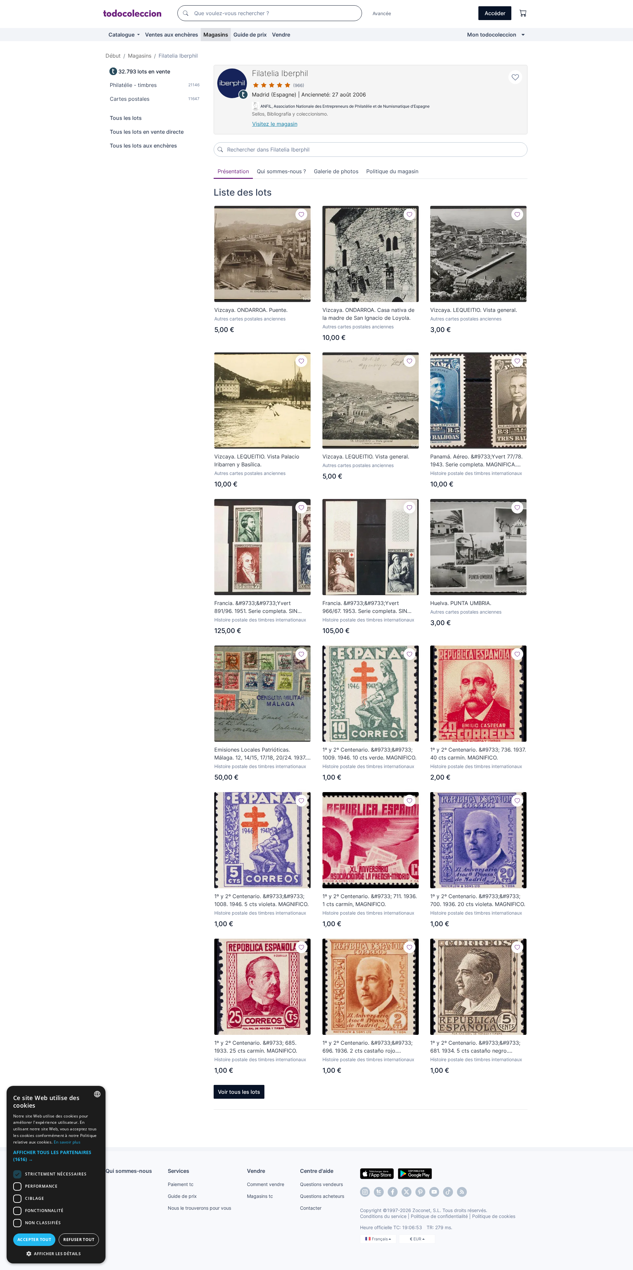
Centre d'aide (316, 1171)
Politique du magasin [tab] (392, 171)
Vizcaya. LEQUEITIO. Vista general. (473, 310)
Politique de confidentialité (439, 1216)
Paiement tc (181, 1184)
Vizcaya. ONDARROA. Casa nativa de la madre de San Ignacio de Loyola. (368, 314)
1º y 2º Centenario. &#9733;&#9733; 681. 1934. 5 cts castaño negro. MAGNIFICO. (475, 1047)
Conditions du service (383, 1216)
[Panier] (523, 13)
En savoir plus (67, 1142)
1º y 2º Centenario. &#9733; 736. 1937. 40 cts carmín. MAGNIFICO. (478, 753)
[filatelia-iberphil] (232, 83)
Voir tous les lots (239, 1092)
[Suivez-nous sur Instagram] (365, 1192)
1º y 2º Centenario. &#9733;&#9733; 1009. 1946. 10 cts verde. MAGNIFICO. (369, 753)
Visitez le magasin (274, 124)
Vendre (281, 34)
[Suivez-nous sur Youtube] (434, 1192)
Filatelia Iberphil (280, 73)
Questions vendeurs (321, 1184)
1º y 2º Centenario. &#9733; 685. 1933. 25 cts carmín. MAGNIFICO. (255, 1046)
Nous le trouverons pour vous (199, 1208)
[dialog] (56, 1174)
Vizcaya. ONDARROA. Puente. (250, 310)
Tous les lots (126, 118)
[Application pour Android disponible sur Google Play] (415, 1173)
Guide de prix (250, 34)
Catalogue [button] (122, 34)
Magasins (215, 34)
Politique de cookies (493, 1216)
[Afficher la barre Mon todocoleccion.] (523, 34)
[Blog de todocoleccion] (462, 1192)
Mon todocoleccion (491, 34)
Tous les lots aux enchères (143, 145)
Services (178, 1171)
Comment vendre (265, 1184)
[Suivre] (301, 214)
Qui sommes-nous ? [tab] (281, 171)
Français (380, 1238)
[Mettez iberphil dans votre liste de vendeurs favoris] (515, 77)
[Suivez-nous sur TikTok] (448, 1192)
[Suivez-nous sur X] (406, 1192)
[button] (56, 1156)
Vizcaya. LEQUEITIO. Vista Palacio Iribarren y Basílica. (256, 460)
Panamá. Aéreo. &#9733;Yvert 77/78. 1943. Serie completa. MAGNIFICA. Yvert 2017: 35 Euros (476, 460)
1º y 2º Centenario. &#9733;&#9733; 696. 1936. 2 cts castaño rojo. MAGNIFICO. (367, 1047)
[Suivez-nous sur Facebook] (393, 1192)
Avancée (382, 13)
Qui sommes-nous (129, 1171)
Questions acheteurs (322, 1196)
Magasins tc (260, 1196)
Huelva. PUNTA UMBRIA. (460, 603)
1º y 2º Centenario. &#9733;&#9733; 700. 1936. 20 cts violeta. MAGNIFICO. (477, 900)
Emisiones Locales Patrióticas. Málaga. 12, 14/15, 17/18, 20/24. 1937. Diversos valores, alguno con (260, 753)
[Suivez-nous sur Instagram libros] (379, 1192)
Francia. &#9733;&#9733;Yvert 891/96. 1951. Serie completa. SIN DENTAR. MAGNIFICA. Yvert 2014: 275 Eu (262, 607)
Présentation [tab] (233, 171)
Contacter (310, 1208)
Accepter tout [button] (34, 1239)
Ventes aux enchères (171, 34)
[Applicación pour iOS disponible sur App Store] (377, 1173)
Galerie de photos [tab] (336, 171)
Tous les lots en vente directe (147, 131)
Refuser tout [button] (78, 1239)
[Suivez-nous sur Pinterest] (420, 1192)
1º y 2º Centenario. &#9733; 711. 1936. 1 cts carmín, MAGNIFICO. (369, 900)
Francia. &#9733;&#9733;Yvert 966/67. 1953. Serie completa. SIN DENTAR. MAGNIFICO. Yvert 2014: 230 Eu (364, 607)
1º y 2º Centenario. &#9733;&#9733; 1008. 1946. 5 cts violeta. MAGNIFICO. (261, 900)
